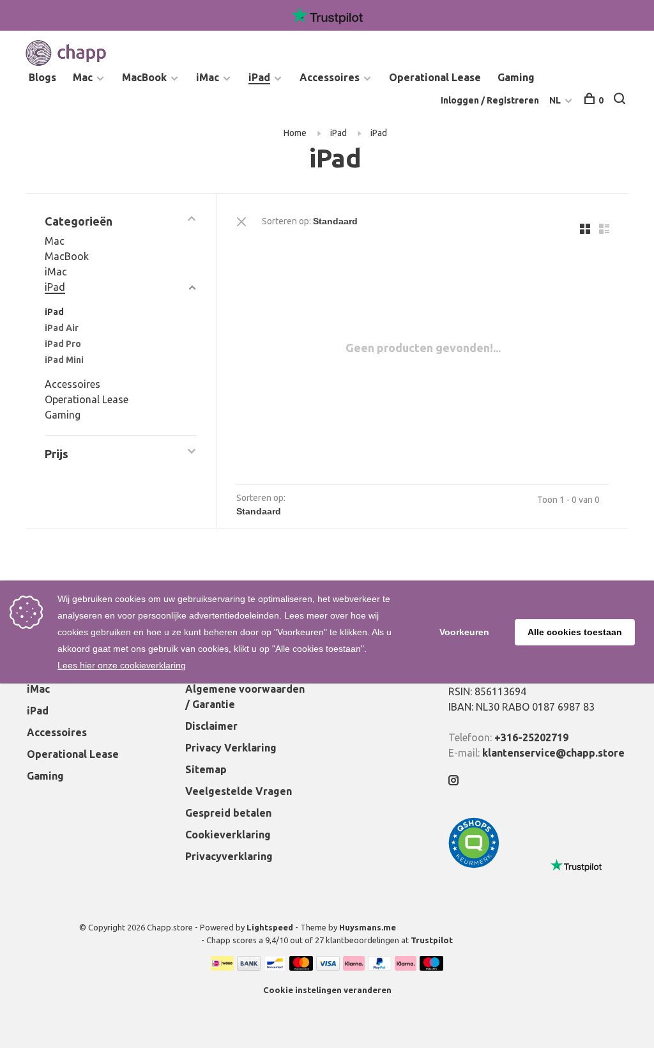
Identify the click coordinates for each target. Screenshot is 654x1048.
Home (295, 133)
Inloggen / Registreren (490, 100)
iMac (207, 77)
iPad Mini (64, 360)
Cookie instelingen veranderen (327, 989)
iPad (259, 77)
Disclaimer (211, 726)
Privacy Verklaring (231, 747)
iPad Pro (63, 344)
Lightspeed (270, 927)
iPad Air (62, 328)
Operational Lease (435, 77)
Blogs (42, 77)
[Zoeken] (621, 100)
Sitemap (206, 769)
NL (555, 100)
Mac (83, 77)
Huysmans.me (367, 927)
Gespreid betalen (228, 813)
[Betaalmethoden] (222, 967)
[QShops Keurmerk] (473, 864)
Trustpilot (432, 940)
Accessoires (330, 77)
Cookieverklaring (228, 834)
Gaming (516, 77)
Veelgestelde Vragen (238, 791)
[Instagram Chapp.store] (453, 781)
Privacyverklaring (229, 856)
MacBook (144, 77)
